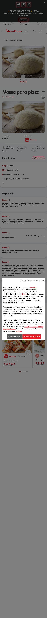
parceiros (33, 287)
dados (24, 294)
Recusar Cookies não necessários (32, 280)
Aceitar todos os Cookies (31, 336)
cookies (19, 331)
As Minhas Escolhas (14, 336)
